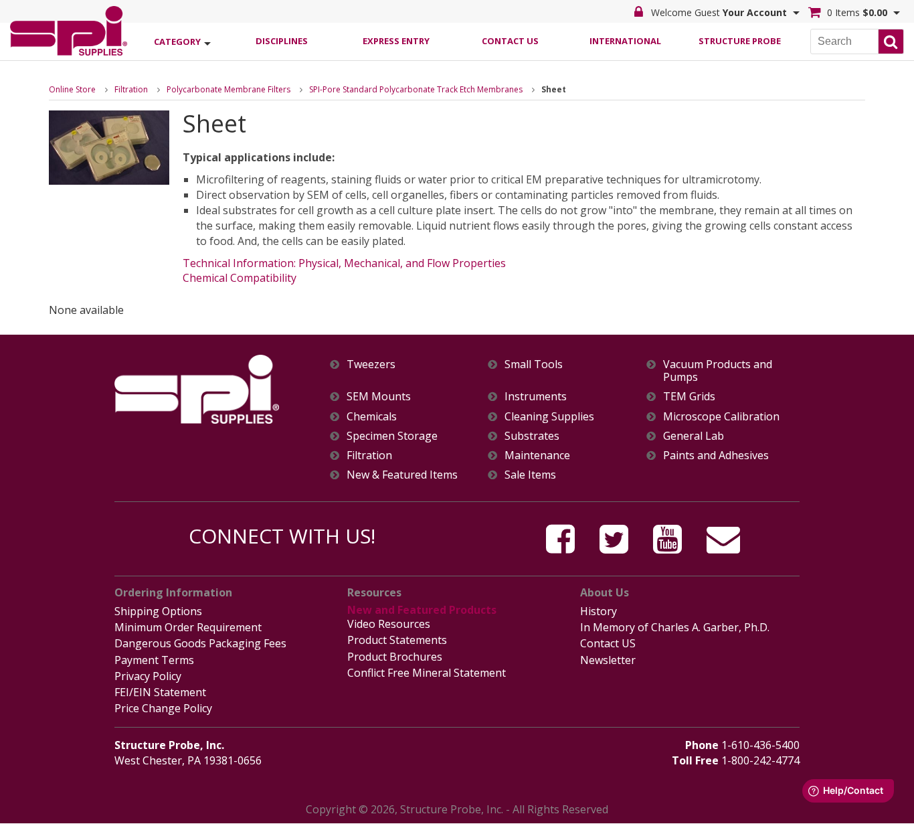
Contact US (608, 643)
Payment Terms (154, 660)
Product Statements (397, 640)
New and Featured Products (421, 609)
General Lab (693, 436)
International (625, 41)
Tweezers (371, 364)
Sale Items (530, 475)
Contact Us (510, 41)
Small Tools (534, 364)
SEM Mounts (379, 396)
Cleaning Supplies (549, 416)
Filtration (131, 89)
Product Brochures (394, 656)
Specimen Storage (392, 436)
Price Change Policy (163, 708)
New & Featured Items (402, 475)
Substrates (532, 436)
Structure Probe (740, 41)
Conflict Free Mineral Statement (426, 672)
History (598, 611)
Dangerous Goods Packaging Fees (200, 643)
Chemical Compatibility (239, 277)
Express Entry (396, 41)
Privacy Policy (147, 676)
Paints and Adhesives (716, 455)
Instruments (536, 396)
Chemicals (372, 416)
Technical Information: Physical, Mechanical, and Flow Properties (344, 263)
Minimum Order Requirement (188, 627)
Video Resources (388, 623)
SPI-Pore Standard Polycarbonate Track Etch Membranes (416, 89)
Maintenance (537, 455)
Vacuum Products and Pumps (717, 371)
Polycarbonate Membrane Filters (228, 89)
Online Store (72, 89)
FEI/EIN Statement (160, 692)
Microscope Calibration (721, 416)
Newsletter (608, 660)
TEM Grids (689, 396)
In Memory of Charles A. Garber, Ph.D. (674, 627)
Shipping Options (158, 611)
